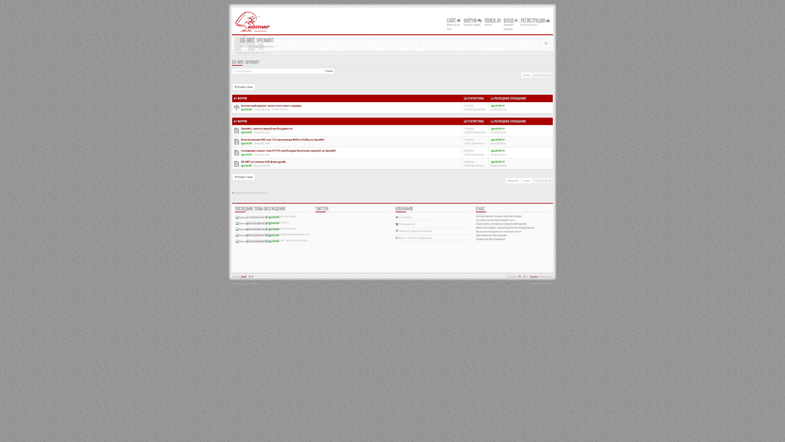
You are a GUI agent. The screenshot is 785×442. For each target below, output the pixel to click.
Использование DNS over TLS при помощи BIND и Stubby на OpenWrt (282, 139)
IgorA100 (246, 109)
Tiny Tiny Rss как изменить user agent (267, 222)
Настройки (513, 180)
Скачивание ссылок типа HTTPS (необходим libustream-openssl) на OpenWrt (288, 150)
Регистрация (533, 21)
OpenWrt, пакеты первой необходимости (266, 128)
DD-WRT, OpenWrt (245, 62)
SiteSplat (534, 276)
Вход (509, 21)
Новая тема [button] (245, 87)
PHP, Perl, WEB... (282, 109)
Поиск (491, 21)
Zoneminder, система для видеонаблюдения (271, 228)
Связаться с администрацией (415, 231)
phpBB (244, 276)
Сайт (452, 21)
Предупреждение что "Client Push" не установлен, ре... (277, 240)
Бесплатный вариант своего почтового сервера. (271, 105)
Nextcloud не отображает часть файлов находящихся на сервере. (283, 234)
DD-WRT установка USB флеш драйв (263, 161)
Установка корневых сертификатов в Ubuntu (272, 216)
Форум (471, 21)
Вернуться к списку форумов (250, 193)
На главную (404, 217)
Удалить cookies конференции (415, 238)
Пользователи (406, 224)
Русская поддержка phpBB (244, 283)
